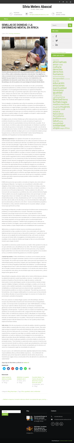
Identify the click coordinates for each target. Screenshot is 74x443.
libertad (57, 99)
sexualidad (58, 123)
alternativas (60, 62)
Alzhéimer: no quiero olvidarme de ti (23, 378)
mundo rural (59, 109)
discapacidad (58, 78)
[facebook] (59, 2)
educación (58, 83)
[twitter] (63, 2)
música (56, 111)
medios (56, 104)
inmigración (57, 95)
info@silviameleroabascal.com (39, 14)
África (22, 391)
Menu (6, 19)
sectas (61, 121)
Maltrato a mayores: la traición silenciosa (14, 399)
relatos (63, 119)
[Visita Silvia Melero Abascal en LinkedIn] (56, 45)
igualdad (27, 391)
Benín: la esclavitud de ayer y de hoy (37, 399)
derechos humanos (58, 73)
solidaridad (37, 391)
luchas (57, 102)
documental (67, 78)
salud (31, 391)
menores (64, 104)
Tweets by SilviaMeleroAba (58, 52)
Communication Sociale (65, 440)
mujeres (65, 106)
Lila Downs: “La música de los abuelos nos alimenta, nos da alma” (40, 428)
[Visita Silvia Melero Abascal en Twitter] (56, 41)
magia (64, 101)
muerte (56, 106)
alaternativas (56, 60)
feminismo (58, 90)
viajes (62, 128)
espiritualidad (60, 87)
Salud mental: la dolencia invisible (7, 378)
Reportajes (14, 391)
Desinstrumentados (59, 76)
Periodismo (58, 116)
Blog (9, 391)
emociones (58, 85)
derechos (58, 69)
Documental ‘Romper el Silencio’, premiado (40, 417)
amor (56, 64)
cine (61, 64)
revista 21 (26, 362)
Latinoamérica (59, 97)
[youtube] (70, 2)
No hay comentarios (14, 33)
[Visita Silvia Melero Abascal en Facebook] (56, 37)
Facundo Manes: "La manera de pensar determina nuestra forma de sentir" (38, 379)
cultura (57, 67)
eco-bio (56, 81)
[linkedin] (66, 2)
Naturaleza (58, 113)
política (57, 118)
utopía (56, 127)
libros (65, 99)
